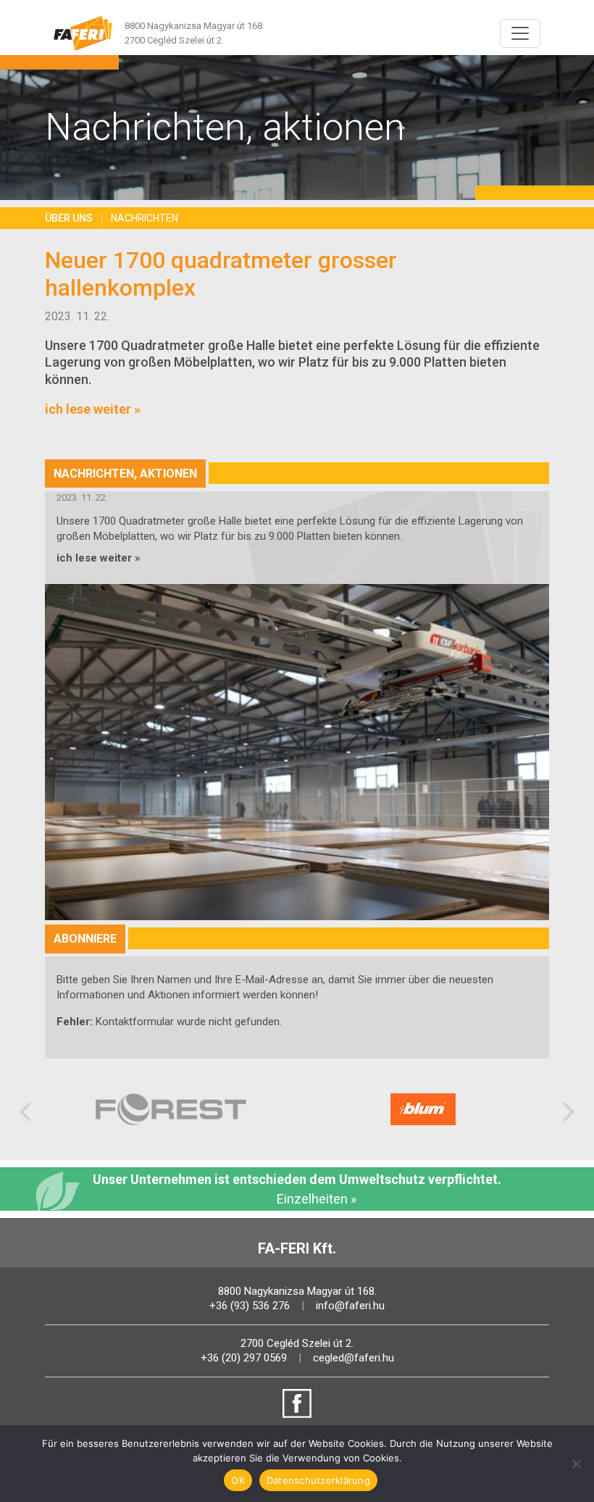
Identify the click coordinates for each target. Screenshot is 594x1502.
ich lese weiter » (93, 409)
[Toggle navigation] (520, 33)
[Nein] (576, 1463)
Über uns (69, 218)
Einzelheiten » (316, 1198)
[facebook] (297, 1403)
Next (568, 1109)
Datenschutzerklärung (318, 1480)
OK (238, 1480)
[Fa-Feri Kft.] (83, 33)
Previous (25, 1109)
